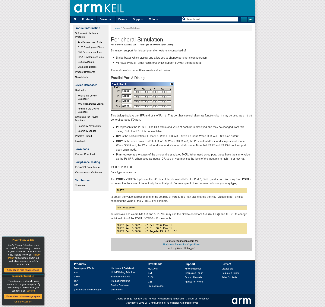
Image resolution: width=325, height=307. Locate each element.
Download (105, 19)
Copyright (131, 302)
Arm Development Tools (90, 42)
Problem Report (83, 136)
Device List (81, 90)
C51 (76, 280)
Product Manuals (193, 277)
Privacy (152, 298)
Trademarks (178, 298)
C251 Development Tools (91, 56)
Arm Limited (157, 302)
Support (138, 19)
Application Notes (194, 281)
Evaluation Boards (87, 66)
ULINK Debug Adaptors (123, 272)
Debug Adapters (86, 61)
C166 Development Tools (91, 47)
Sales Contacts (229, 277)
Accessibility (164, 298)
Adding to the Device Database (88, 110)
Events (122, 19)
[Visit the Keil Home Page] (74, 19)
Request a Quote (230, 272)
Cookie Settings (124, 298)
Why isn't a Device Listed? (91, 103)
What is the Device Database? (87, 97)
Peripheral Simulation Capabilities (181, 244)
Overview (80, 185)
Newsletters (81, 77)
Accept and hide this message (23, 270)
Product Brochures (85, 71)
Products (88, 19)
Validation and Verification (89, 172)
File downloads (155, 285)
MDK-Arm (153, 268)
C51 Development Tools (90, 52)
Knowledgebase (193, 268)
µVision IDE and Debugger (88, 289)
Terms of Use (140, 298)
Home (117, 28)
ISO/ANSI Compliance (87, 167)
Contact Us (191, 298)
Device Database (120, 285)
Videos (153, 19)
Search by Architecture (89, 125)
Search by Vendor (87, 130)
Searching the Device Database (87, 118)
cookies (31, 290)
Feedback (80, 141)
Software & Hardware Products (87, 34)
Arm (76, 272)
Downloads (155, 264)
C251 (77, 285)
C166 (77, 276)
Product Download (85, 154)
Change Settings (23, 301)
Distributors (117, 289)
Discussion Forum (194, 272)
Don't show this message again (23, 296)
